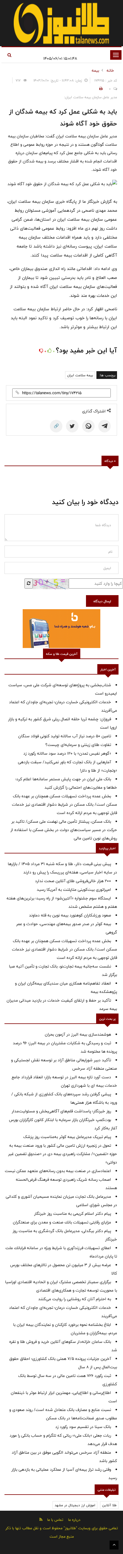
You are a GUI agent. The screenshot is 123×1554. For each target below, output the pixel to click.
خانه (110, 70)
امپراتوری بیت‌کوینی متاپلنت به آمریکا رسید (74, 889)
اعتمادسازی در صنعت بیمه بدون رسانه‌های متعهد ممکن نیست (58, 1170)
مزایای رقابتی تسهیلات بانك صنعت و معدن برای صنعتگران (62, 1222)
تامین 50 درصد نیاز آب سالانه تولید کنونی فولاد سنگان (64, 736)
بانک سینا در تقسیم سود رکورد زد (83, 1426)
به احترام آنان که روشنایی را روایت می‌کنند (74, 1299)
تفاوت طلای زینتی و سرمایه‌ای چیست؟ (78, 744)
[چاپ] (100, 89)
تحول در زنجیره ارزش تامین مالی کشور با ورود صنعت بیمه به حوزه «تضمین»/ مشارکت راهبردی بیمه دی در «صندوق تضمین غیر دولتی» (62, 1154)
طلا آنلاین (109, 1505)
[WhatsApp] (88, 426)
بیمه (95, 70)
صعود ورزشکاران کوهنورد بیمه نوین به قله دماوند (70, 915)
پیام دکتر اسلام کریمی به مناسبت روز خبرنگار (72, 1213)
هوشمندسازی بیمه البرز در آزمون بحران (78, 1034)
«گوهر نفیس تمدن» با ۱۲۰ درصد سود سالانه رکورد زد (67, 753)
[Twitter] (72, 426)
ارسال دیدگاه (102, 601)
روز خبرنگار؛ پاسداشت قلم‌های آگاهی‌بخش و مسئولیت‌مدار (61, 1111)
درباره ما (74, 1519)
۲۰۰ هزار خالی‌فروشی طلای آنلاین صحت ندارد (73, 881)
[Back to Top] (114, 1545)
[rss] (40, 1519)
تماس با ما (55, 1519)
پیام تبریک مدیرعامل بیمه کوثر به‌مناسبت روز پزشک (67, 1136)
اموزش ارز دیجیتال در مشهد (75, 1505)
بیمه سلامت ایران (80, 375)
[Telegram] (104, 426)
